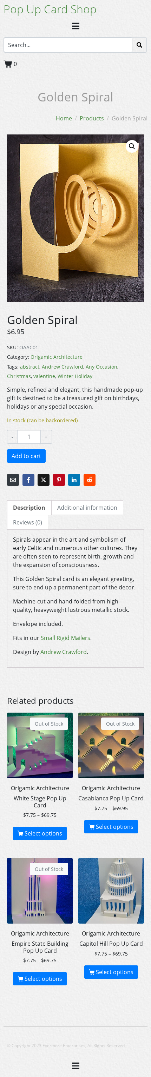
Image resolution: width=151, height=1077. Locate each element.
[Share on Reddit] (90, 480)
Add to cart (26, 456)
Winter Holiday (75, 376)
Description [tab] (29, 507)
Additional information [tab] (87, 507)
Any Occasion (101, 366)
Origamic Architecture (57, 357)
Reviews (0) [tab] (27, 522)
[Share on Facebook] (28, 480)
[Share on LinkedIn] (74, 480)
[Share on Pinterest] (59, 480)
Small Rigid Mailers (65, 638)
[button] (132, 146)
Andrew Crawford (62, 366)
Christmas (19, 376)
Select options (43, 833)
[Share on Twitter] (44, 480)
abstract (29, 366)
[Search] (139, 45)
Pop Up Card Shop (50, 8)
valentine (44, 376)
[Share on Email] (13, 480)
